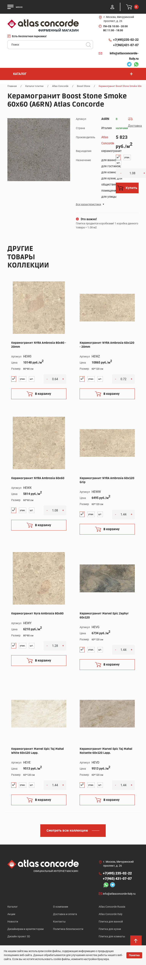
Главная (12, 86)
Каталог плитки (34, 86)
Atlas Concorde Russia (112, 906)
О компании (60, 906)
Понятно (134, 955)
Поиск (88, 44)
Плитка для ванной (111, 921)
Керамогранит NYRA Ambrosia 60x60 (37, 478)
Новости (12, 921)
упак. (127, 157)
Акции (11, 914)
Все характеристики (88, 204)
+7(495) (126, 40)
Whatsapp (135, 65)
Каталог (12, 906)
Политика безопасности (68, 928)
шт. (118, 162)
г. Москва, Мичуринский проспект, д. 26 (119, 18)
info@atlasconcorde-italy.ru (124, 55)
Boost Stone (83, 86)
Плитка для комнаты (112, 936)
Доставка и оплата (65, 914)
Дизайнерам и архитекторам (25, 928)
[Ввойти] (112, 7)
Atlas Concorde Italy (110, 914)
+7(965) (126, 45)
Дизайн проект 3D (18, 936)
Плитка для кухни (110, 928)
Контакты (59, 921)
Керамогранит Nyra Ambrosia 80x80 (37, 613)
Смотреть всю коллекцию (67, 831)
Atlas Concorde (60, 86)
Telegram (128, 65)
